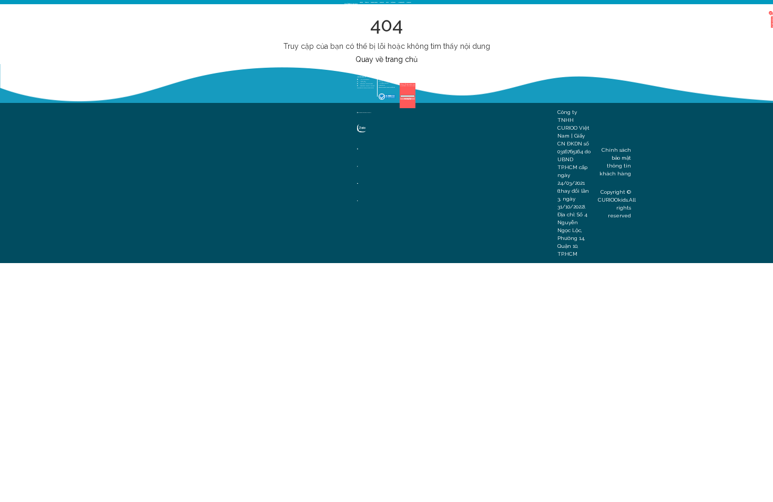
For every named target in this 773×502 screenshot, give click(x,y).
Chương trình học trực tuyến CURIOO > (386, 76)
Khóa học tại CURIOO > (383, 78)
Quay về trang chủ (386, 59)
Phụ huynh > (402, 76)
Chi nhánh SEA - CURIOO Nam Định (366, 83)
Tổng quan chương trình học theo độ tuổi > (387, 87)
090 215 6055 (363, 81)
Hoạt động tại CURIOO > (384, 82)
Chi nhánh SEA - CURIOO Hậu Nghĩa (367, 85)
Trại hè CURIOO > (382, 85)
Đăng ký (407, 99)
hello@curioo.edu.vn (365, 79)
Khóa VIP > (381, 80)
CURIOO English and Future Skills (364, 112)
